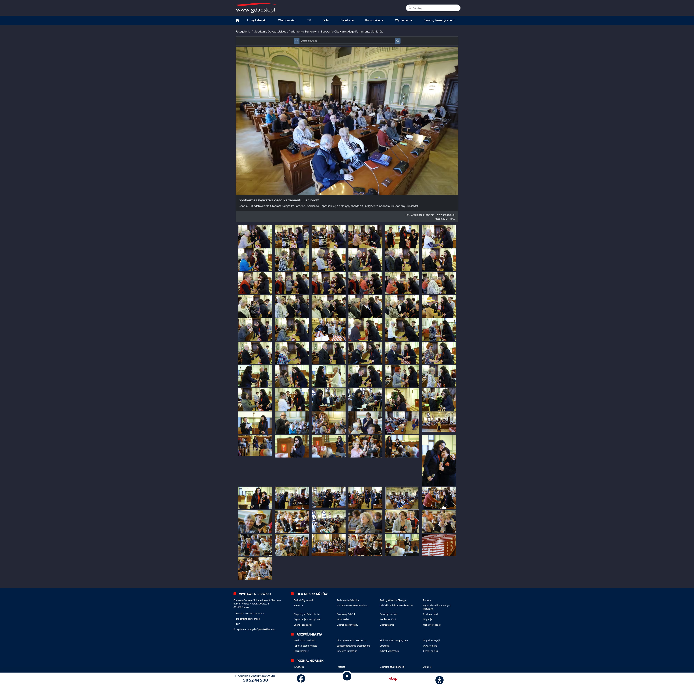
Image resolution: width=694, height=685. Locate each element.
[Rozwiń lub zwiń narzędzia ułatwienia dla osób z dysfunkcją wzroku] (439, 678)
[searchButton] (397, 41)
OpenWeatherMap (265, 629)
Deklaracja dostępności (248, 619)
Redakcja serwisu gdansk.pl (250, 613)
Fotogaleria (243, 31)
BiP (238, 624)
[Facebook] (301, 679)
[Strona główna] (237, 20)
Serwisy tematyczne (438, 20)
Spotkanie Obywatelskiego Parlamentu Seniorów (285, 31)
